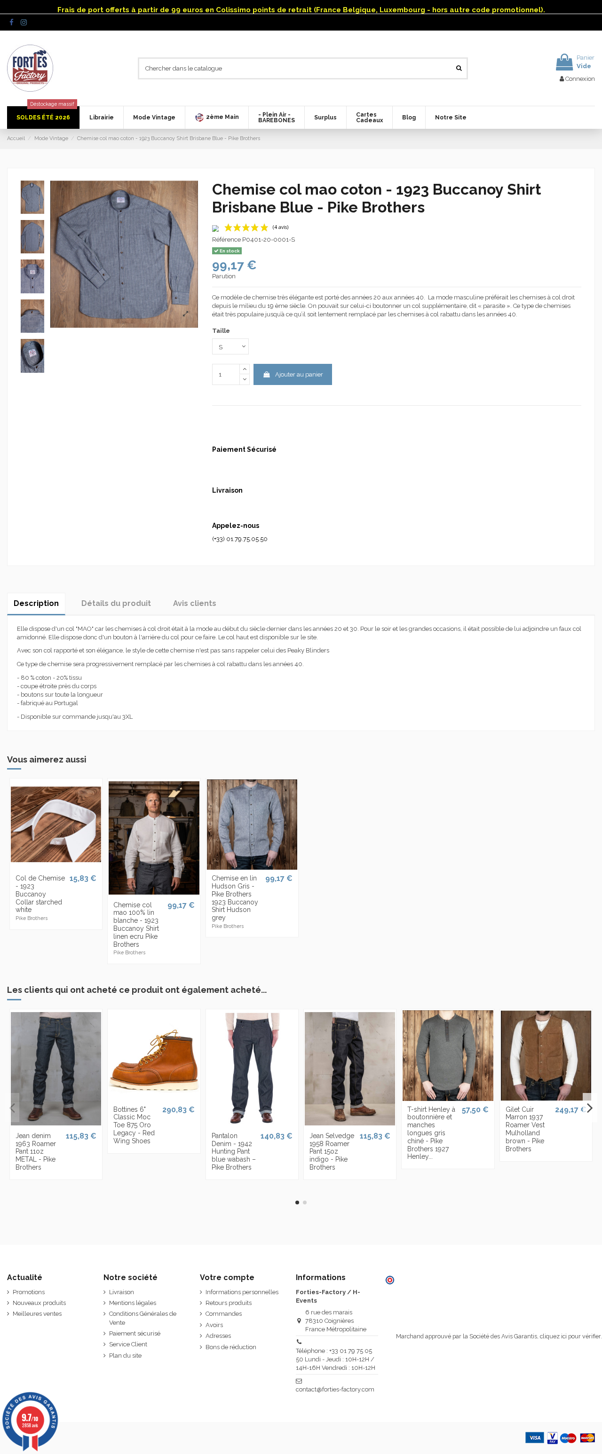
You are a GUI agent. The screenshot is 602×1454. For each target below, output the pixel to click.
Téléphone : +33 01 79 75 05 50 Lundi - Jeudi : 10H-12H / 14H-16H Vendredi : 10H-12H (335, 1359)
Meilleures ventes (37, 1313)
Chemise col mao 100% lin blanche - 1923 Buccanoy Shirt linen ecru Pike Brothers (136, 924)
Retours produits (229, 1302)
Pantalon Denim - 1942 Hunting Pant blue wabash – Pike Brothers (234, 1151)
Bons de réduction (231, 1347)
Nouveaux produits (39, 1302)
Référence (226, 239)
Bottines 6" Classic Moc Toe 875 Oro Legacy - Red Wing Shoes (134, 1125)
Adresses (218, 1335)
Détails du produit (116, 603)
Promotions (29, 1292)
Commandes (224, 1313)
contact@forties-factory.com (335, 1389)
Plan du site (125, 1355)
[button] (216, 117)
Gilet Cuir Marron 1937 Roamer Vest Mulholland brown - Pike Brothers (525, 1129)
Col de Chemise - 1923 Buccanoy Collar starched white (40, 893)
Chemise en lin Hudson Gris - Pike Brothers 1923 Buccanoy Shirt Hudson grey (235, 897)
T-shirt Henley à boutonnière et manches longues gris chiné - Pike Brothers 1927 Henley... (431, 1133)
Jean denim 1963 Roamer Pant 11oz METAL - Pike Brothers (36, 1151)
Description (36, 603)
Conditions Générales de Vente (142, 1318)
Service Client (128, 1344)
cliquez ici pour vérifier (570, 1336)
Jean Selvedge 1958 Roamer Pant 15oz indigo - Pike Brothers (331, 1151)
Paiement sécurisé (134, 1333)
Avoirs (214, 1324)
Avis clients (194, 603)
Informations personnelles (242, 1292)
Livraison (121, 1292)
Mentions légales (132, 1302)
